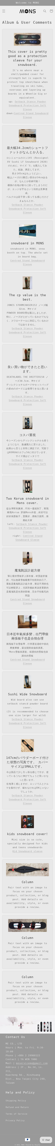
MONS (23, 1145)
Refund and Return (17, 1107)
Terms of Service (16, 1114)
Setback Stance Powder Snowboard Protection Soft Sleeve (27, 105)
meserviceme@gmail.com (32, 1063)
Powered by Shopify (33, 1145)
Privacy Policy (15, 1120)
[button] (3, 11)
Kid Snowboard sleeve (28, 851)
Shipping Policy (16, 1100)
